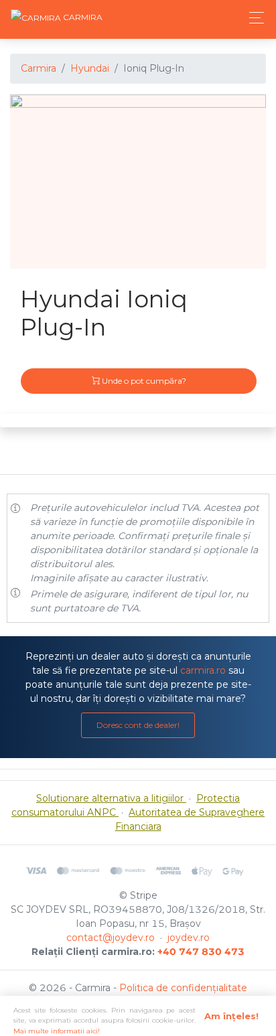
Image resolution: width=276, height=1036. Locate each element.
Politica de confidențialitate (183, 988)
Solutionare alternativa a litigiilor (111, 798)
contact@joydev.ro (110, 938)
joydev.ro (188, 938)
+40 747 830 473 (201, 952)
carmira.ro (203, 670)
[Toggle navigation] (252, 18)
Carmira (38, 68)
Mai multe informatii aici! (56, 1031)
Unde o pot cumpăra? (143, 381)
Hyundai (89, 68)
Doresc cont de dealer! (138, 725)
